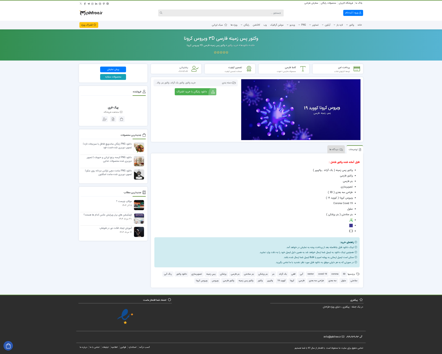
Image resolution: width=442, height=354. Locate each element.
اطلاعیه (114, 347)
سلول (343, 280)
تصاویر (315, 25)
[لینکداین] (96, 3)
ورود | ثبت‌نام (352, 13)
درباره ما (83, 347)
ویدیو (292, 25)
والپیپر (270, 280)
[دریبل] (100, 3)
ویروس (215, 280)
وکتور (351, 25)
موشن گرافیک (277, 25)
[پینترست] (103, 3)
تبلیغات (105, 347)
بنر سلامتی (249, 274)
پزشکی (223, 274)
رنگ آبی (168, 274)
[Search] (161, 13)
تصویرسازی (196, 274)
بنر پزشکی (263, 274)
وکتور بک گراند (177, 83)
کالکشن (256, 25)
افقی (293, 274)
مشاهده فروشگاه (112, 112)
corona (334, 274)
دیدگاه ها (333, 149)
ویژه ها (234, 25)
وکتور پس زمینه (246, 280)
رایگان (246, 25)
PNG (303, 25)
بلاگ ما (358, 3)
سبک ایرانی (217, 25)
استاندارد (132, 347)
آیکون (327, 25)
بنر (273, 274)
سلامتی (353, 280)
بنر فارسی (235, 274)
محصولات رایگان (328, 3)
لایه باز (340, 25)
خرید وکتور (190, 83)
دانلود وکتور (181, 274)
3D (344, 274)
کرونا (292, 280)
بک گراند (283, 274)
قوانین (123, 347)
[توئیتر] (81, 3)
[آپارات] (107, 3)
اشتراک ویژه (87, 25)
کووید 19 (281, 280)
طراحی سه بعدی (316, 280)
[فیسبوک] (84, 3)
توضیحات (353, 149)
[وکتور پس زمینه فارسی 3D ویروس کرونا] (301, 109)
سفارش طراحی (311, 3)
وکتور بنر (165, 83)
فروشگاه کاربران (346, 3)
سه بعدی (332, 280)
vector (311, 274)
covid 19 (322, 274)
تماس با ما (94, 347)
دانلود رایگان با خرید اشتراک (191, 92)
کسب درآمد (144, 347)
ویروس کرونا (201, 280)
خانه (360, 25)
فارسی (301, 280)
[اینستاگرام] (92, 3)
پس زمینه (210, 274)
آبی (301, 274)
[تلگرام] (88, 3)
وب (265, 25)
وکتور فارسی (228, 280)
